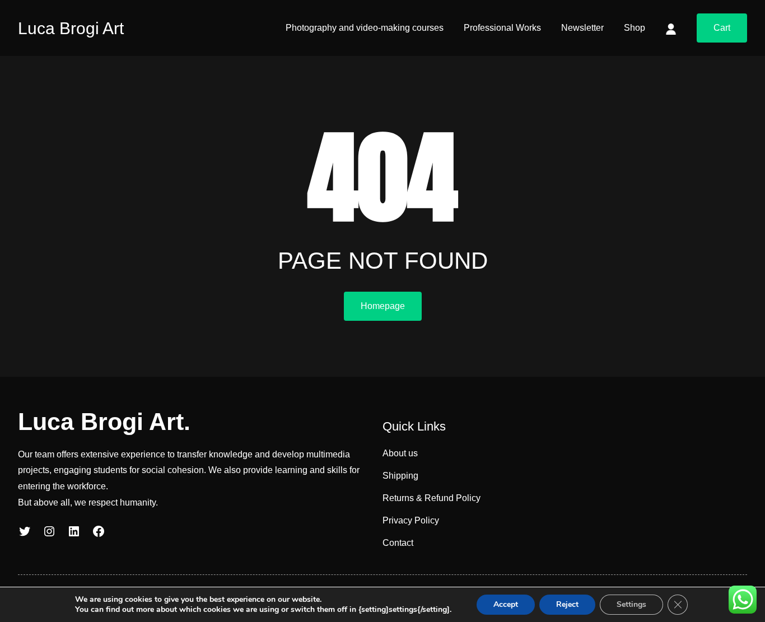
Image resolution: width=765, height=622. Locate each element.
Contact (397, 543)
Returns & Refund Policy (431, 498)
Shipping (400, 475)
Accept (505, 604)
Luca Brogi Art (71, 28)
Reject (567, 604)
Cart (721, 27)
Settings (631, 604)
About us (400, 453)
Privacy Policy (410, 520)
